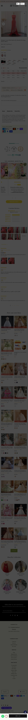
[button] (18, 4)
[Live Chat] (6, 716)
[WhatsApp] (2, 716)
